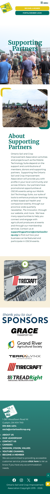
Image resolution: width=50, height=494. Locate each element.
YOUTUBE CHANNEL (13, 451)
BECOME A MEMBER (13, 454)
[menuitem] (32, 8)
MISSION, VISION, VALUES (16, 448)
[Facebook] (14, 481)
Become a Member (32, 8)
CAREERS (7, 444)
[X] (29, 481)
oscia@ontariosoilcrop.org (16, 429)
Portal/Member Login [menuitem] (32, 13)
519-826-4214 (9, 426)
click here (33, 461)
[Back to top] (48, 475)
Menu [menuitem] (45, 3)
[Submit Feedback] (48, 484)
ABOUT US (8, 435)
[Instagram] (21, 481)
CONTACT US (9, 441)
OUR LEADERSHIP (12, 438)
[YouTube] (36, 481)
